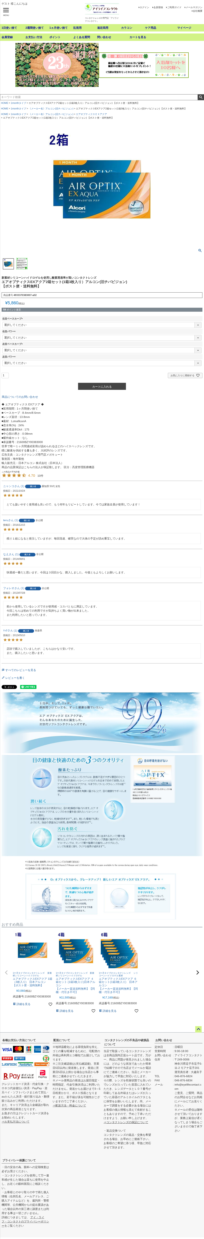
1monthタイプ (18, 103)
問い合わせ (104, 37)
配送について (61, 1040)
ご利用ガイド (174, 7)
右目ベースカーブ (13, 318)
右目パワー (9, 331)
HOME (4, 103)
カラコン (126, 27)
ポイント (55, 37)
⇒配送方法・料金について (69, 1105)
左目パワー (9, 356)
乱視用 (77, 27)
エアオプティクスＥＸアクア (91, 114)
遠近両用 (102, 27)
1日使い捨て (9, 27)
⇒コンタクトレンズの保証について (126, 1122)
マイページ (184, 27)
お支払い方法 (34, 37)
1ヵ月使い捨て (58, 27)
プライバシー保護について (19, 1160)
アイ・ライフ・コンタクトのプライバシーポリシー (25, 1221)
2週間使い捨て (35, 27)
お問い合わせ (163, 1040)
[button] (6, 972)
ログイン (144, 7)
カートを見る (137, 37)
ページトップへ (198, 1029)
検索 (201, 97)
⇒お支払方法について (15, 1121)
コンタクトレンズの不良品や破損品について (126, 1042)
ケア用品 (150, 27)
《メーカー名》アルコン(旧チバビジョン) (51, 108)
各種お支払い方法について (19, 1040)
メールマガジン (194, 7)
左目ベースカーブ (13, 344)
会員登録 (158, 7)
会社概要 (197, 11)
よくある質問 (81, 37)
